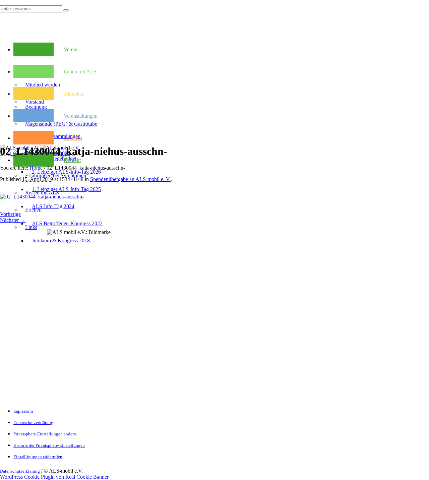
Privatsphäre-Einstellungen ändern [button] (44, 433)
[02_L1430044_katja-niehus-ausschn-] (42, 196)
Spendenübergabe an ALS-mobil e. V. (130, 179)
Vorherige (10, 214)
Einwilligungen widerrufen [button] (37, 456)
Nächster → (12, 220)
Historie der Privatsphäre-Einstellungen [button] (49, 445)
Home (36, 168)
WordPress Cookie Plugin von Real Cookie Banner (54, 477)
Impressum (23, 411)
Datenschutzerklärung (33, 422)
